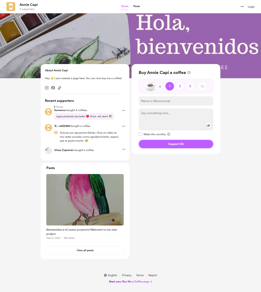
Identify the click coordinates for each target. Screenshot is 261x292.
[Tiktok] (59, 88)
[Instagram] (46, 88)
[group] (85, 207)
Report (152, 275)
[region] (176, 109)
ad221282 (64, 126)
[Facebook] (53, 88)
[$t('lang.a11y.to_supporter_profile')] (56, 132)
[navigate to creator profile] (10, 6)
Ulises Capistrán (64, 150)
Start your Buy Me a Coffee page (129, 281)
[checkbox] (152, 134)
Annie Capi (29, 4)
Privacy (126, 275)
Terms (140, 275)
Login (251, 6)
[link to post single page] (85, 207)
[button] (124, 6)
